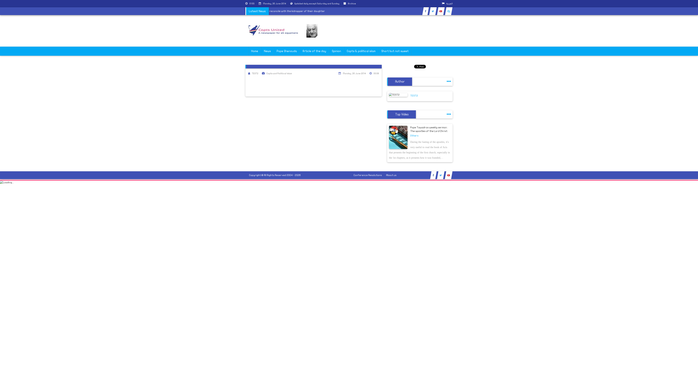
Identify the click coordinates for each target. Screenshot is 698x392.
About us (391, 175)
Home (254, 51)
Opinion (336, 51)
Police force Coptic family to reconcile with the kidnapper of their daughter (285, 11)
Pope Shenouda (287, 51)
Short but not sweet (395, 51)
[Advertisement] (680, 114)
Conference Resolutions (368, 175)
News (267, 51)
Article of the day (314, 51)
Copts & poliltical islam (361, 51)
